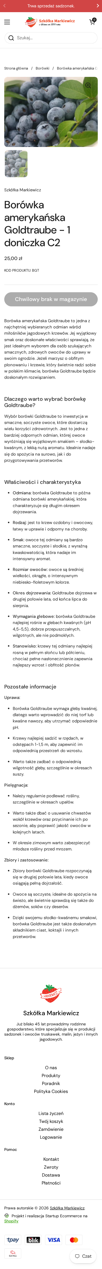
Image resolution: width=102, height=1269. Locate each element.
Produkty (51, 1076)
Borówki (42, 68)
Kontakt (51, 1159)
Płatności (51, 1183)
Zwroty (51, 1167)
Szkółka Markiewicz (67, 1207)
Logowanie (51, 1137)
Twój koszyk (51, 1121)
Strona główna (16, 68)
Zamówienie (51, 1129)
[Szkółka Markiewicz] (50, 22)
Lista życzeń (51, 1113)
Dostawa (51, 1175)
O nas (51, 1068)
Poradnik (51, 1083)
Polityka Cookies (51, 1091)
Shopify (11, 1220)
